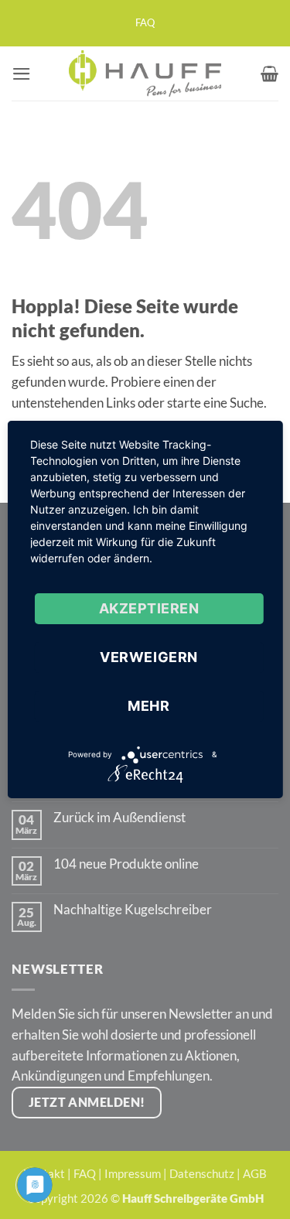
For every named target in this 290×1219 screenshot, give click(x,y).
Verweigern (148, 657)
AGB (255, 1173)
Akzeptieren (149, 608)
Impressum (132, 1173)
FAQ (145, 23)
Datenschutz (201, 1173)
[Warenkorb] (269, 73)
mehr (148, 706)
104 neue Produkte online (126, 864)
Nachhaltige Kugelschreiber (132, 909)
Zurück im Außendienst (119, 817)
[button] (22, 74)
